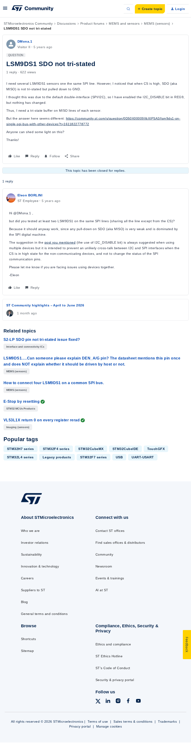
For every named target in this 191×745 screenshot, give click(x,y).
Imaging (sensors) (17, 427)
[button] (5, 10)
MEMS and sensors (124, 23)
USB (119, 457)
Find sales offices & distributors (120, 542)
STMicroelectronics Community (28, 23)
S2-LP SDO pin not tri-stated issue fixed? (41, 340)
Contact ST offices (110, 531)
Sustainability (31, 554)
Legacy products (57, 457)
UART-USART (143, 457)
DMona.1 (24, 41)
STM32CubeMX (90, 449)
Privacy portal (80, 726)
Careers (27, 578)
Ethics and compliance (113, 644)
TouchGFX (156, 449)
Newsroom (104, 566)
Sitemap (27, 651)
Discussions (66, 23)
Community (104, 554)
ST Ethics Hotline (109, 656)
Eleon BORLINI (29, 195)
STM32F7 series (93, 457)
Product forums (92, 23)
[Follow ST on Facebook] (128, 701)
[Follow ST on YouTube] (138, 701)
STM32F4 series (56, 449)
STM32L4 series (20, 457)
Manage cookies (109, 726)
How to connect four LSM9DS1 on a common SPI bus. (53, 383)
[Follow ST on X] (98, 702)
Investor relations (34, 542)
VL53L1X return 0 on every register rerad (41, 420)
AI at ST (102, 590)
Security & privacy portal (115, 680)
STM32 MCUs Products (20, 408)
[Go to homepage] (36, 504)
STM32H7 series (20, 449)
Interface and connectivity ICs (25, 346)
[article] (95, 241)
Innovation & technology (40, 566)
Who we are (30, 531)
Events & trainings (110, 578)
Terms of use (98, 721)
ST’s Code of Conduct (113, 668)
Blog (24, 602)
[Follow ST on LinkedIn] (108, 701)
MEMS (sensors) (157, 23)
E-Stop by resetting (21, 401)
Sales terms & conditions (133, 721)
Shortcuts (28, 639)
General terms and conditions (44, 614)
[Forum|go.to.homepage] (33, 9)
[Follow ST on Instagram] (118, 701)
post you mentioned (60, 242)
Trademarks (167, 721)
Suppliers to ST (33, 590)
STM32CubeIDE (125, 449)
